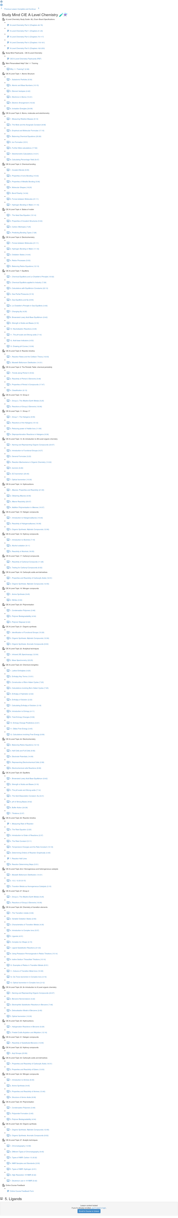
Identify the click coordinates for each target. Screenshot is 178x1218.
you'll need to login (99, 1208)
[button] (1, 2)
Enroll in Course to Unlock (89, 1211)
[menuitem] (1, 5)
